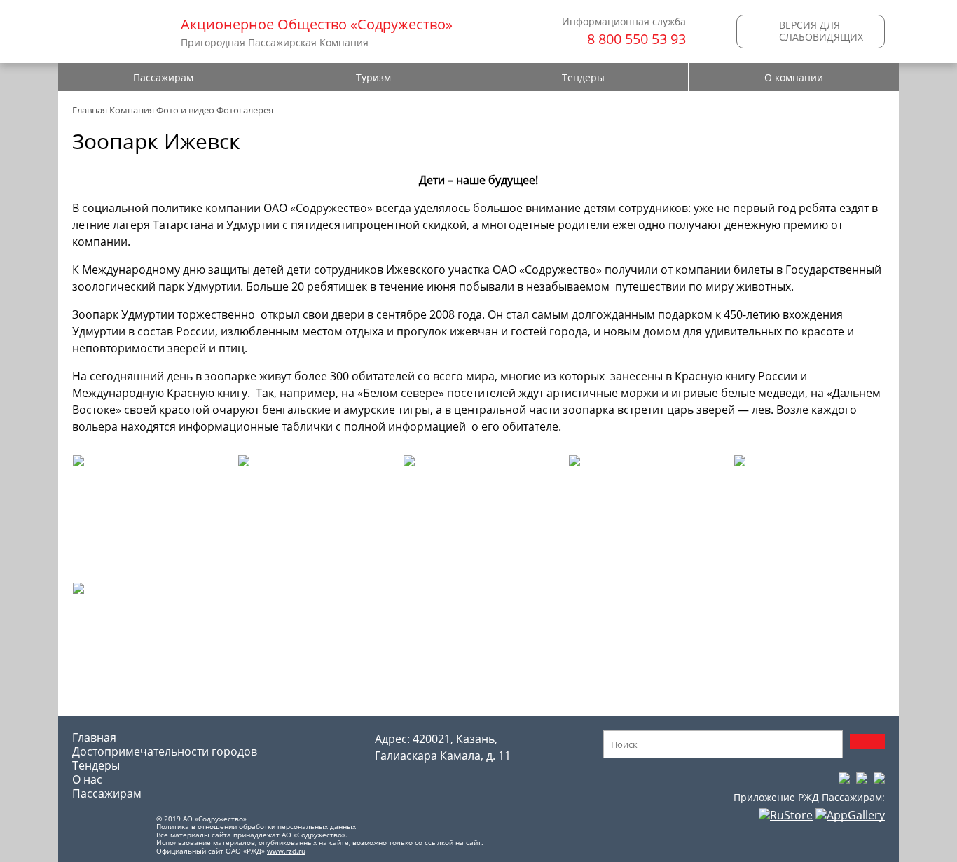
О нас (87, 779)
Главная (89, 110)
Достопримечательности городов (164, 751)
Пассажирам (163, 77)
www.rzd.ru (286, 851)
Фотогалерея (244, 110)
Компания (131, 110)
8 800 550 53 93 (636, 38)
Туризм (373, 77)
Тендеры (583, 77)
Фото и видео (185, 110)
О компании (793, 77)
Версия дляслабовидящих (821, 30)
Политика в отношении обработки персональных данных (256, 826)
